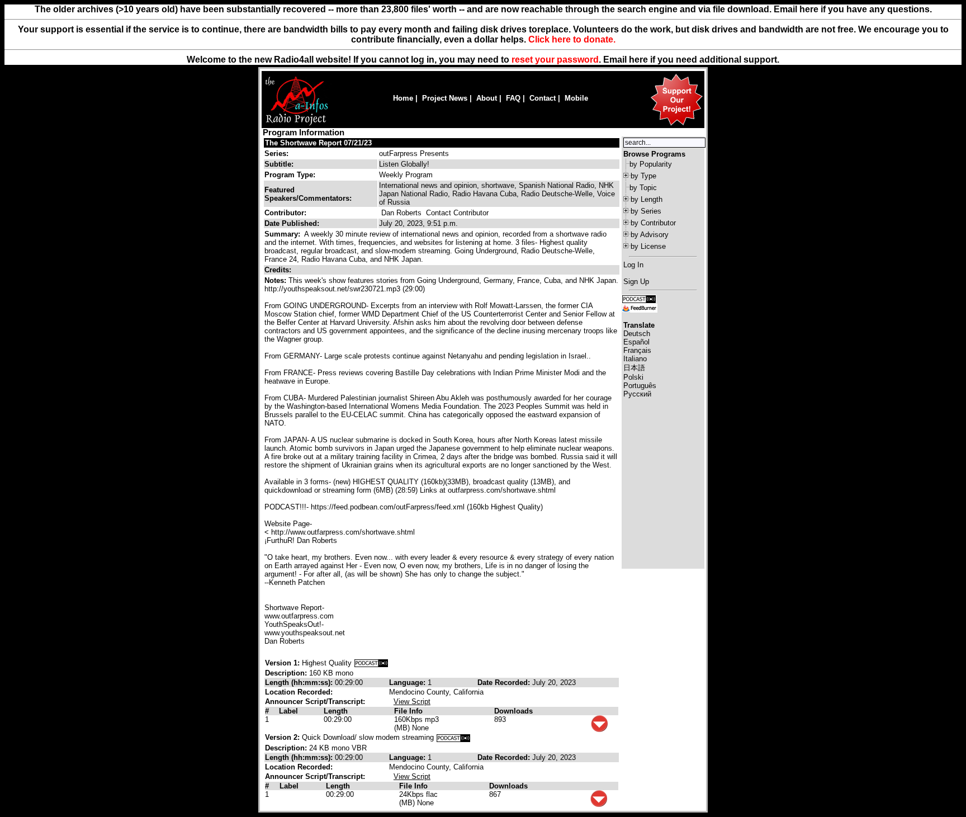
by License (648, 246)
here (638, 59)
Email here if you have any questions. (853, 9)
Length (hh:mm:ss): (300, 682)
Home (403, 98)
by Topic (643, 187)
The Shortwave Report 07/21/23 (318, 143)
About (486, 98)
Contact (542, 98)
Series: (276, 153)
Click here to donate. (571, 39)
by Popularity (650, 164)
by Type (643, 176)
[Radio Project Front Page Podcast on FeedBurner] (639, 307)
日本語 (634, 367)
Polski (633, 377)
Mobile (576, 98)
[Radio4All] (297, 124)
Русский (637, 394)
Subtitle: (278, 164)
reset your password (555, 59)
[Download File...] (599, 729)
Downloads (513, 711)
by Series (646, 211)
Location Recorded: (299, 692)
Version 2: (282, 737)
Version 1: (282, 663)
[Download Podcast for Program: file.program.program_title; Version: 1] (371, 663)
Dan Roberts (401, 213)
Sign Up (636, 281)
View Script (412, 701)
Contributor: (285, 213)
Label (288, 711)
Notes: (276, 280)
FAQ (513, 98)
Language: (408, 682)
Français (637, 350)
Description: (287, 673)
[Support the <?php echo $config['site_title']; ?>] (676, 125)
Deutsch (636, 333)
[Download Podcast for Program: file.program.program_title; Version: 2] (453, 737)
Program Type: (289, 175)
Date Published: (291, 223)
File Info (408, 711)
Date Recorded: (504, 682)
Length (336, 711)
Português (639, 385)
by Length (646, 199)
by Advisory (650, 234)
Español (636, 342)
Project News (444, 98)
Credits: (278, 270)
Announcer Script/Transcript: (315, 701)
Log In (633, 265)
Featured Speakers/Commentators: (308, 194)
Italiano (635, 359)
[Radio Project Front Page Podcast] (639, 298)
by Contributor (653, 223)
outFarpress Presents (414, 153)
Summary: (283, 234)
